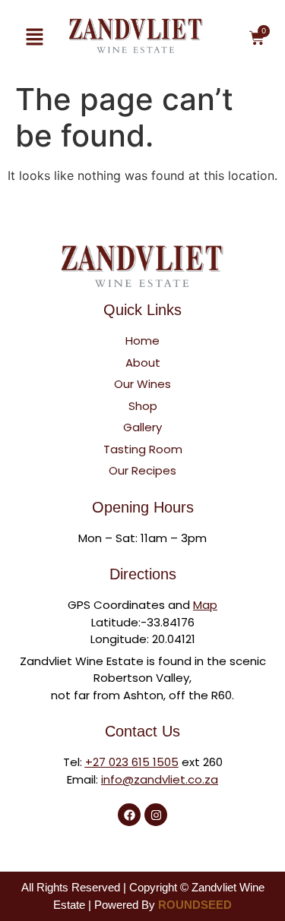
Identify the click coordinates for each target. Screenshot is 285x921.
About (142, 363)
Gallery (142, 427)
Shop (142, 406)
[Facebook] (129, 814)
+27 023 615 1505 (132, 762)
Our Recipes (142, 470)
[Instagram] (155, 814)
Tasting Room (142, 449)
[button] (34, 37)
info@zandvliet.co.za (159, 779)
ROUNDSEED (195, 904)
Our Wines (142, 384)
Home (142, 341)
